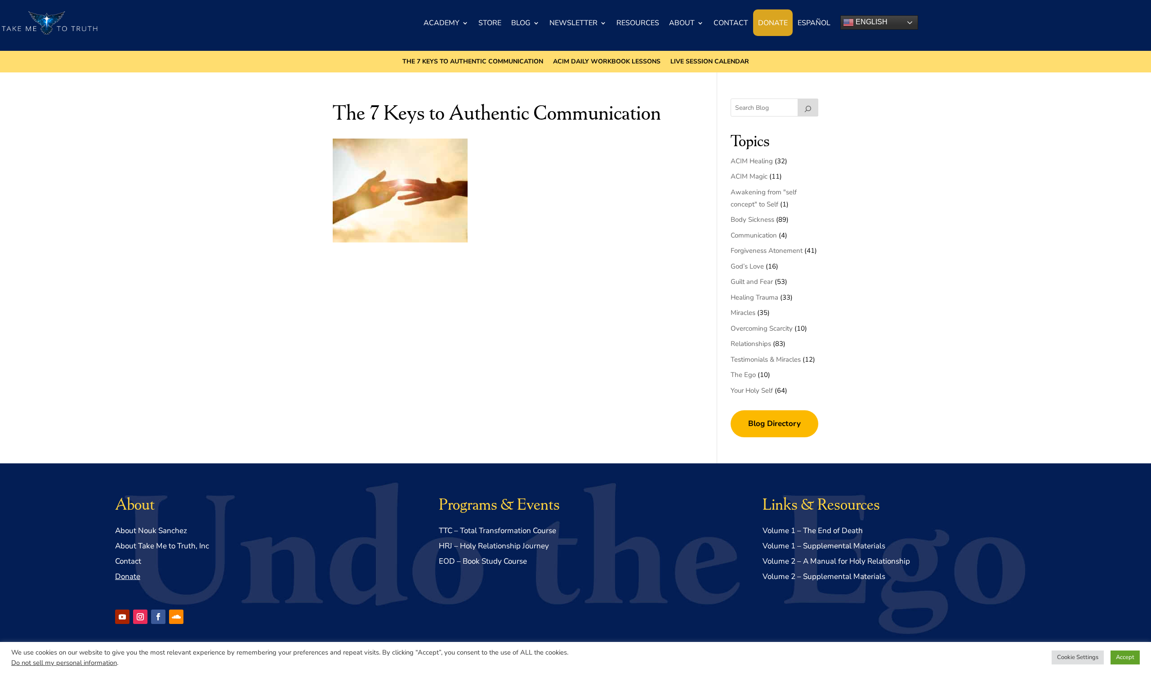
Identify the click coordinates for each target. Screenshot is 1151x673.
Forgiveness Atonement (767, 250)
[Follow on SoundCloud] (176, 617)
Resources (637, 23)
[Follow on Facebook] (158, 617)
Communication (754, 235)
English (871, 22)
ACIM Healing (752, 161)
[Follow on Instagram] (140, 617)
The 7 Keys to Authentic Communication (472, 62)
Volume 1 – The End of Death (813, 530)
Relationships (751, 343)
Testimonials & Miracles (766, 359)
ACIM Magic (749, 176)
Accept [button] (1125, 657)
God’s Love (747, 266)
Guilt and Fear (752, 281)
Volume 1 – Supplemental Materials (824, 546)
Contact (731, 23)
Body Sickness (752, 219)
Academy (442, 23)
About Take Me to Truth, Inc (162, 546)
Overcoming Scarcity (762, 328)
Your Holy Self (752, 390)
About (682, 23)
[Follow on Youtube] (122, 617)
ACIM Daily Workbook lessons (606, 62)
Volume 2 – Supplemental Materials (824, 576)
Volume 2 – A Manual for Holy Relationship (836, 561)
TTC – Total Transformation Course (497, 530)
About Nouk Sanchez (151, 530)
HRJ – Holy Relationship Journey (494, 546)
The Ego (743, 374)
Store (489, 23)
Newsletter (573, 23)
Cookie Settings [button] (1077, 657)
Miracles (743, 312)
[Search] (808, 108)
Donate (773, 23)
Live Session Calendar (709, 62)
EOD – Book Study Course (483, 561)
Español (814, 23)
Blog (521, 23)
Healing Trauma (754, 297)
